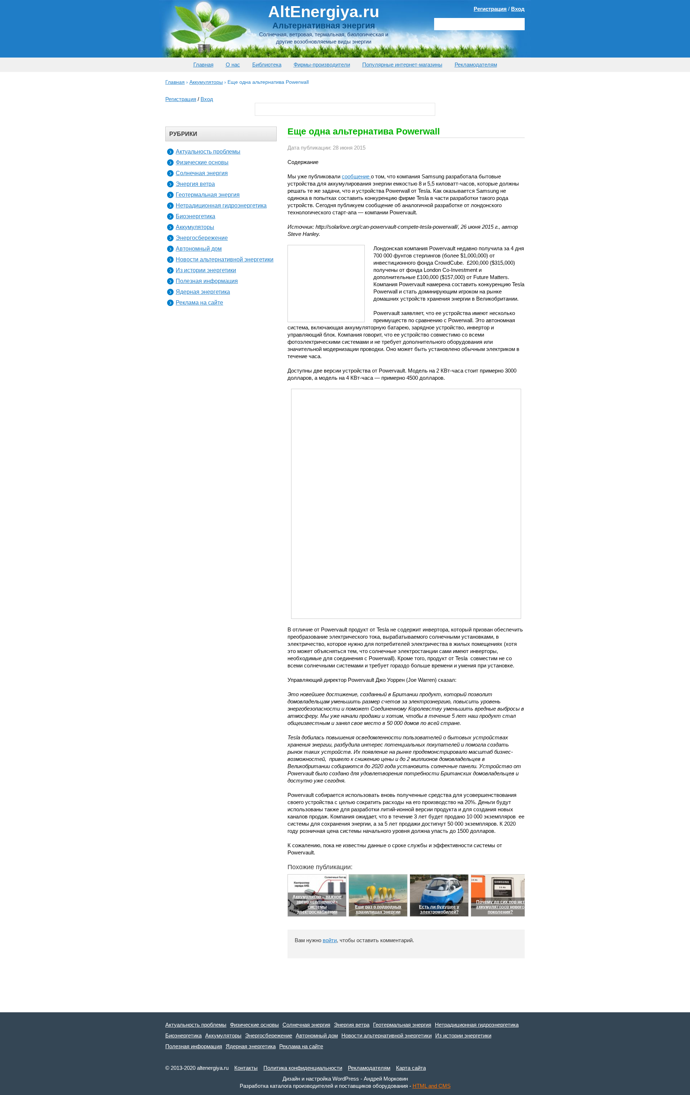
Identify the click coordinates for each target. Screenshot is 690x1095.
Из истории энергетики (206, 270)
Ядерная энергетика (203, 292)
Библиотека (266, 64)
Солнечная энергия (202, 173)
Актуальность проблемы (208, 152)
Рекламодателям (476, 64)
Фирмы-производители (322, 64)
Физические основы (202, 162)
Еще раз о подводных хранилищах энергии (378, 909)
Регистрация (490, 9)
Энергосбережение (202, 238)
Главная (203, 64)
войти (330, 940)
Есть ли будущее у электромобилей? (439, 909)
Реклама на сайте (199, 303)
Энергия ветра (195, 184)
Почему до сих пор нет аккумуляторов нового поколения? (500, 906)
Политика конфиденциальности (302, 1068)
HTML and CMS (432, 1086)
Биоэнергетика (195, 216)
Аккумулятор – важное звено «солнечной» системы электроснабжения (317, 904)
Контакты (246, 1068)
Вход (518, 9)
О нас (233, 64)
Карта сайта (411, 1068)
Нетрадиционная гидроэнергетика (221, 205)
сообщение (356, 176)
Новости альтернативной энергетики (224, 259)
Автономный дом (199, 249)
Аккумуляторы (195, 227)
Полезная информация (207, 281)
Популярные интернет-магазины (402, 64)
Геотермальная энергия (208, 195)
